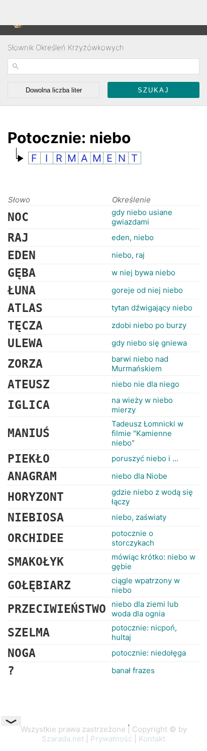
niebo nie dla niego (145, 384)
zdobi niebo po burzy (149, 325)
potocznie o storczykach (133, 538)
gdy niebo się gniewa (149, 343)
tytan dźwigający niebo (152, 307)
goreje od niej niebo (147, 290)
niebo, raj (128, 255)
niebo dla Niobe (139, 476)
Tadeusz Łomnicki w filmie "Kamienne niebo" (147, 433)
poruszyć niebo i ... (145, 458)
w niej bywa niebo (143, 272)
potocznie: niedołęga (149, 653)
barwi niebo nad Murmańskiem (140, 363)
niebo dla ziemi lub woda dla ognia (145, 608)
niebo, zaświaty (139, 517)
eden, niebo (133, 237)
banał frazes (133, 670)
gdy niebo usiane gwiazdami (142, 217)
